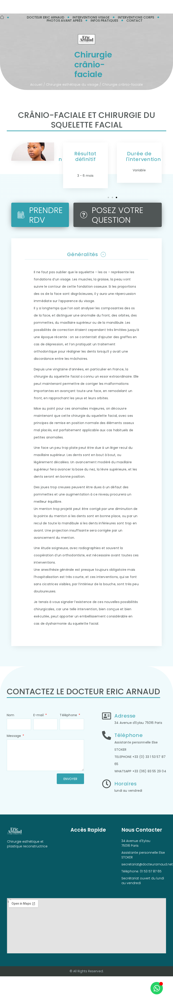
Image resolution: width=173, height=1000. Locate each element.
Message (14, 736)
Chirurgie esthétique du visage (72, 84)
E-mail (39, 715)
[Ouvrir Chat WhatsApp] (156, 988)
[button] (59, 164)
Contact (134, 20)
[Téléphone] (106, 735)
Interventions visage (91, 17)
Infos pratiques (104, 20)
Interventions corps (136, 17)
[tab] (86, 253)
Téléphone (69, 715)
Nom (10, 715)
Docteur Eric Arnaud (45, 17)
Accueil (36, 84)
